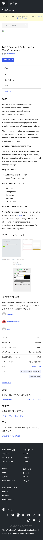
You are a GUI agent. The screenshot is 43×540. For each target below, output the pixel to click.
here (20, 215)
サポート (7, 91)
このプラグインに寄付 (11, 436)
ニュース (5, 454)
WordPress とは (8, 450)
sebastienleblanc (13, 322)
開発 (6, 85)
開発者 (4, 476)
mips (8, 329)
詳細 (6, 68)
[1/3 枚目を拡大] (18, 241)
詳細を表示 (6, 382)
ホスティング (7, 457)
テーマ (25, 454)
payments (36, 371)
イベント (26, 473)
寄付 (25, 476)
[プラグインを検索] (25, 25)
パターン (26, 461)
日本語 (10, 509)
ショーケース (28, 450)
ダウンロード (8, 60)
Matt (5, 492)
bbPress (6, 496)
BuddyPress (8, 499)
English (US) (36, 366)
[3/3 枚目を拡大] (38, 262)
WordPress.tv (8, 480)
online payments (26, 371)
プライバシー (7, 461)
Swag (26, 480)
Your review (7, 399)
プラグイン (27, 457)
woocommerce (35, 376)
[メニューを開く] (39, 3)
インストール (10, 80)
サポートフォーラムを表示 (12, 416)
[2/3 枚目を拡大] (38, 241)
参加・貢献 (27, 469)
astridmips (11, 54)
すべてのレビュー (34, 399)
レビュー (8, 74)
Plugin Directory (8, 10)
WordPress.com (9, 488)
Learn (4, 469)
